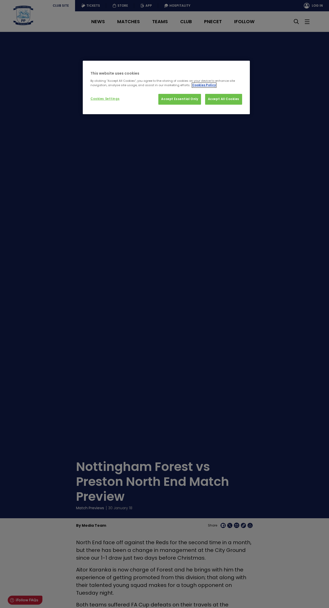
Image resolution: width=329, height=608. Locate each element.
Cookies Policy (204, 85)
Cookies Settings (105, 99)
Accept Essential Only (179, 99)
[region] (166, 87)
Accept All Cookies (223, 99)
